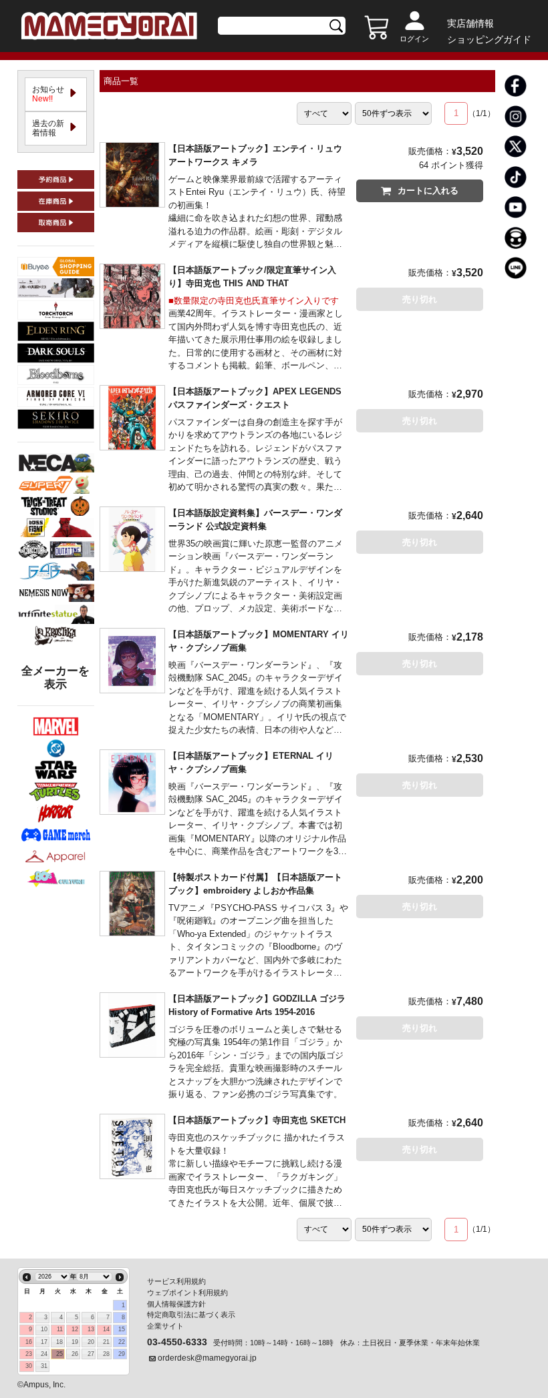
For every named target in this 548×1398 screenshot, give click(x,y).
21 (106, 1342)
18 (59, 1342)
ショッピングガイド (489, 39)
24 (44, 1354)
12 (75, 1329)
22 (121, 1342)
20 (91, 1342)
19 (75, 1342)
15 (121, 1329)
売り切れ (419, 299)
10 (44, 1329)
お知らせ (52, 94)
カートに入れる (428, 191)
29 (121, 1354)
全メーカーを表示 (55, 678)
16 (28, 1342)
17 (44, 1342)
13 (91, 1329)
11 (60, 1329)
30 (28, 1366)
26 (75, 1354)
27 (91, 1354)
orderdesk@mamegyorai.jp (207, 1358)
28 (106, 1354)
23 (28, 1354)
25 (59, 1354)
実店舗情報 (470, 23)
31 (44, 1366)
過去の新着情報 (48, 128)
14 (106, 1329)
